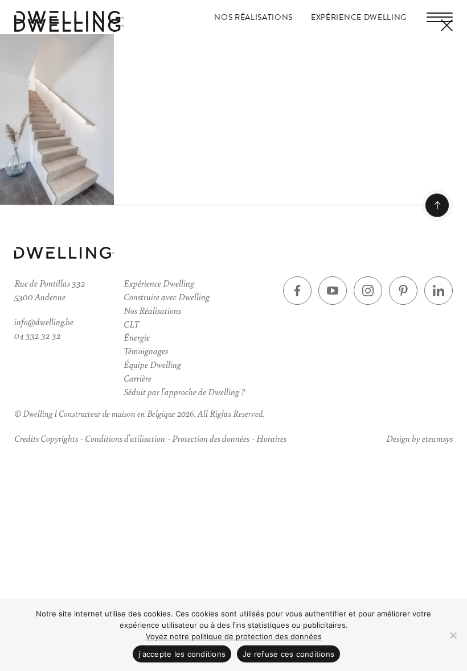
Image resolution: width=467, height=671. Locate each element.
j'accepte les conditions (182, 653)
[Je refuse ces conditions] (452, 635)
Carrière (137, 377)
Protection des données (210, 438)
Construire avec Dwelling (167, 296)
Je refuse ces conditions (288, 653)
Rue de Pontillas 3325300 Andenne (49, 289)
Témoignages (146, 350)
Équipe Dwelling (152, 364)
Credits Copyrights (46, 438)
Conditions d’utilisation (125, 438)
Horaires (271, 438)
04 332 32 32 (37, 335)
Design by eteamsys (419, 438)
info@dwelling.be (43, 321)
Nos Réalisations (253, 17)
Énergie (137, 336)
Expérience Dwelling (359, 17)
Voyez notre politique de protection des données (234, 636)
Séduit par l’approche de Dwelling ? (184, 391)
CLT (131, 323)
